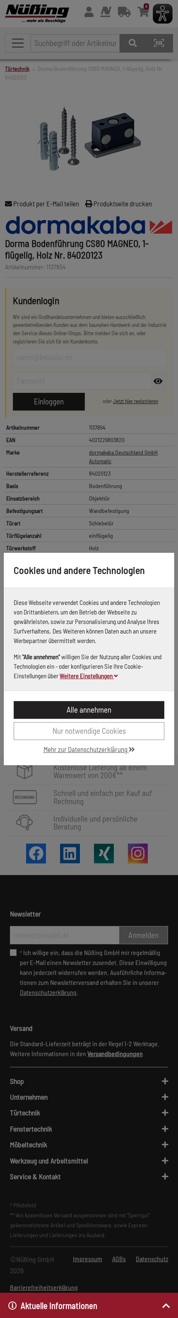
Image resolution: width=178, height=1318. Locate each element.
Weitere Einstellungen (87, 676)
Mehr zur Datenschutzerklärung (86, 749)
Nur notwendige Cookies (89, 730)
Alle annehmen (89, 709)
